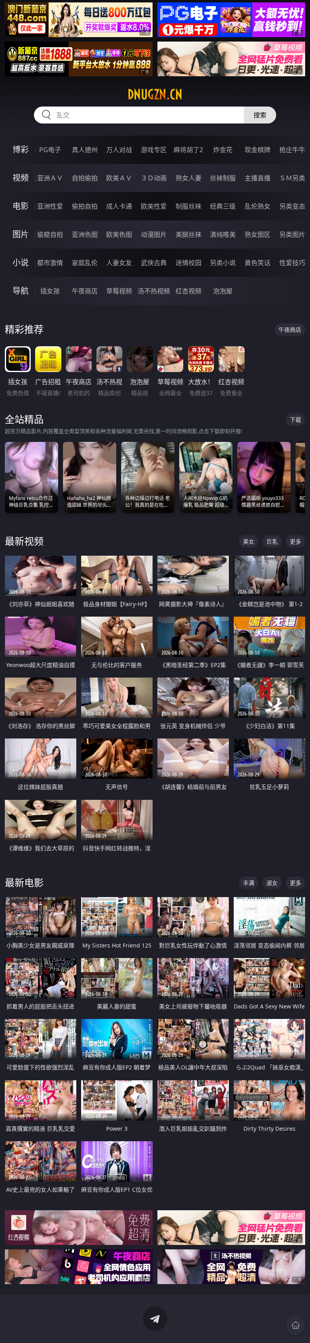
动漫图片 (154, 234)
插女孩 (50, 291)
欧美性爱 (154, 206)
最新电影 (24, 882)
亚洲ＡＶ (50, 178)
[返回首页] (295, 1325)
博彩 (21, 149)
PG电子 (50, 149)
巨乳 (272, 541)
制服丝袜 (188, 206)
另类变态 (292, 206)
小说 (21, 262)
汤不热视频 (154, 291)
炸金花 (222, 149)
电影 (21, 206)
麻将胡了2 (188, 149)
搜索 (259, 115)
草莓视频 (119, 291)
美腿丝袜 (188, 234)
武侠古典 (154, 262)
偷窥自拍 (50, 234)
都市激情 (50, 262)
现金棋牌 (257, 149)
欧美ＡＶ (119, 178)
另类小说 (223, 262)
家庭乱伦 (85, 262)
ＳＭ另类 (292, 178)
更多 (295, 541)
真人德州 (85, 149)
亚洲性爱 (50, 206)
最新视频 (24, 541)
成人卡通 (119, 206)
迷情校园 (188, 262)
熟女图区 (257, 234)
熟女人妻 (188, 178)
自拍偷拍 (85, 178)
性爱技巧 (292, 262)
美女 (248, 541)
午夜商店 (85, 291)
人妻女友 (119, 262)
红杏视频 (188, 291)
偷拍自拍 (85, 206)
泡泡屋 (222, 291)
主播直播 (257, 178)
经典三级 (223, 206)
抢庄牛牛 (292, 149)
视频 (21, 177)
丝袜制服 (223, 178)
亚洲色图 (85, 234)
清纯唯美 (223, 234)
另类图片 (292, 234)
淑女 (272, 883)
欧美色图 (119, 234)
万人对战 (119, 149)
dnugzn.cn (155, 94)
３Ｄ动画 (154, 178)
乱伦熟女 (257, 206)
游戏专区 (154, 149)
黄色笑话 (257, 262)
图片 (21, 234)
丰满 (248, 883)
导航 (21, 290)
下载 (295, 419)
